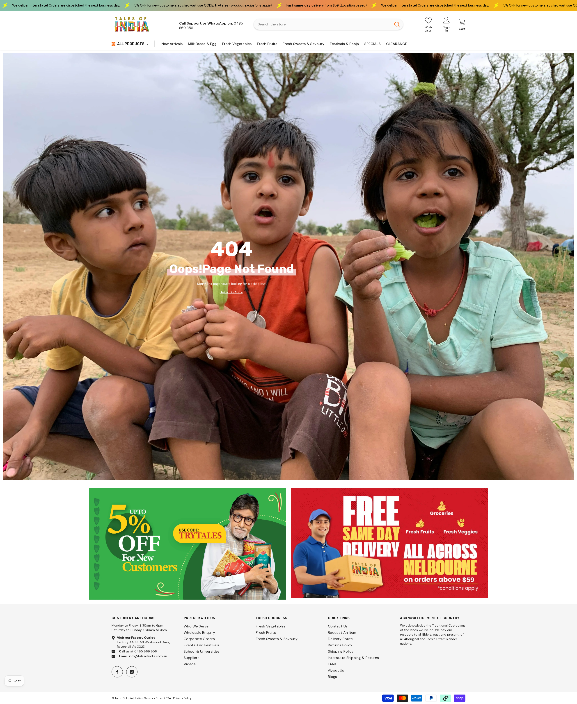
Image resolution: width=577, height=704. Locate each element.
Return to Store (231, 292)
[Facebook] (117, 671)
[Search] (328, 24)
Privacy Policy (182, 698)
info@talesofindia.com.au (148, 656)
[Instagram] (131, 671)
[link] (187, 544)
